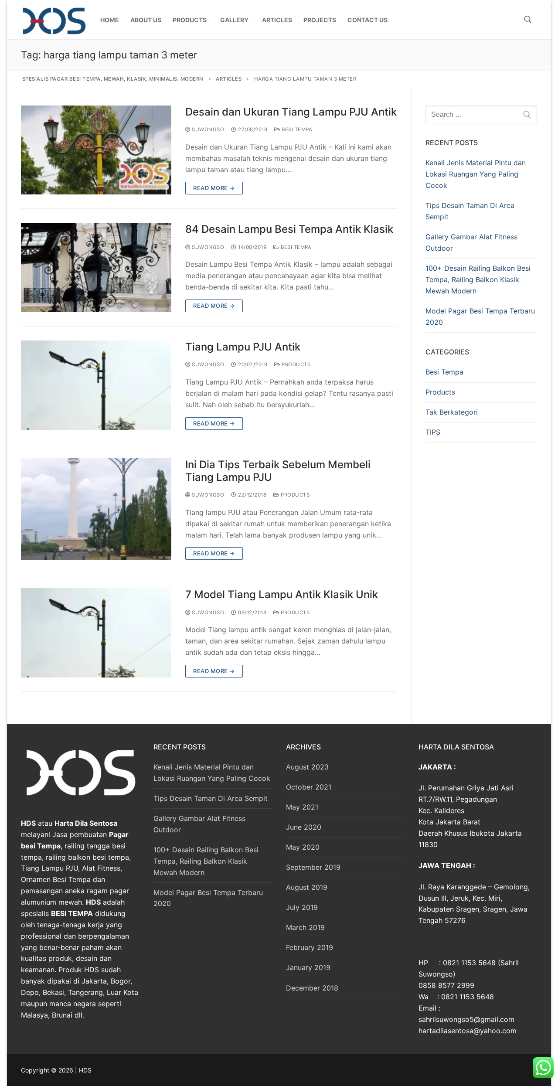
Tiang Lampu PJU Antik (242, 346)
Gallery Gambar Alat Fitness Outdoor (471, 242)
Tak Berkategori (451, 412)
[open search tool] (528, 20)
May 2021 (302, 807)
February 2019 (309, 947)
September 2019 (313, 867)
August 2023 (307, 767)
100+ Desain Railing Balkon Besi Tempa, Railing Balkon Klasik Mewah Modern (478, 279)
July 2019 (302, 907)
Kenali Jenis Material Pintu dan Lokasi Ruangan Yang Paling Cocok (475, 174)
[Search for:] (481, 115)
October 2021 (308, 787)
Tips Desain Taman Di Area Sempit (469, 211)
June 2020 (303, 827)
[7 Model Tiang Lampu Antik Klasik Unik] (96, 632)
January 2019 (308, 967)
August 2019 (306, 887)
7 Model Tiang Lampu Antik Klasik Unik (281, 594)
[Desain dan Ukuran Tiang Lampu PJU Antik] (96, 150)
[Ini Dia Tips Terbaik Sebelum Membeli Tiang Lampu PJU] (96, 509)
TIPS (432, 432)
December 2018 (312, 988)
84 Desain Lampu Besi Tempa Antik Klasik (289, 229)
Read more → (214, 187)
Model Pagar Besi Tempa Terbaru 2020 (480, 316)
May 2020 (303, 847)
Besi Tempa (296, 129)
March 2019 (305, 927)
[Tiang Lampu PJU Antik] (96, 385)
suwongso (207, 129)
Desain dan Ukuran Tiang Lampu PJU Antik (291, 112)
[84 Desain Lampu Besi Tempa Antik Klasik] (96, 267)
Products (295, 364)
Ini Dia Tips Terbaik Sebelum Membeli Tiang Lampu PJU (278, 470)
